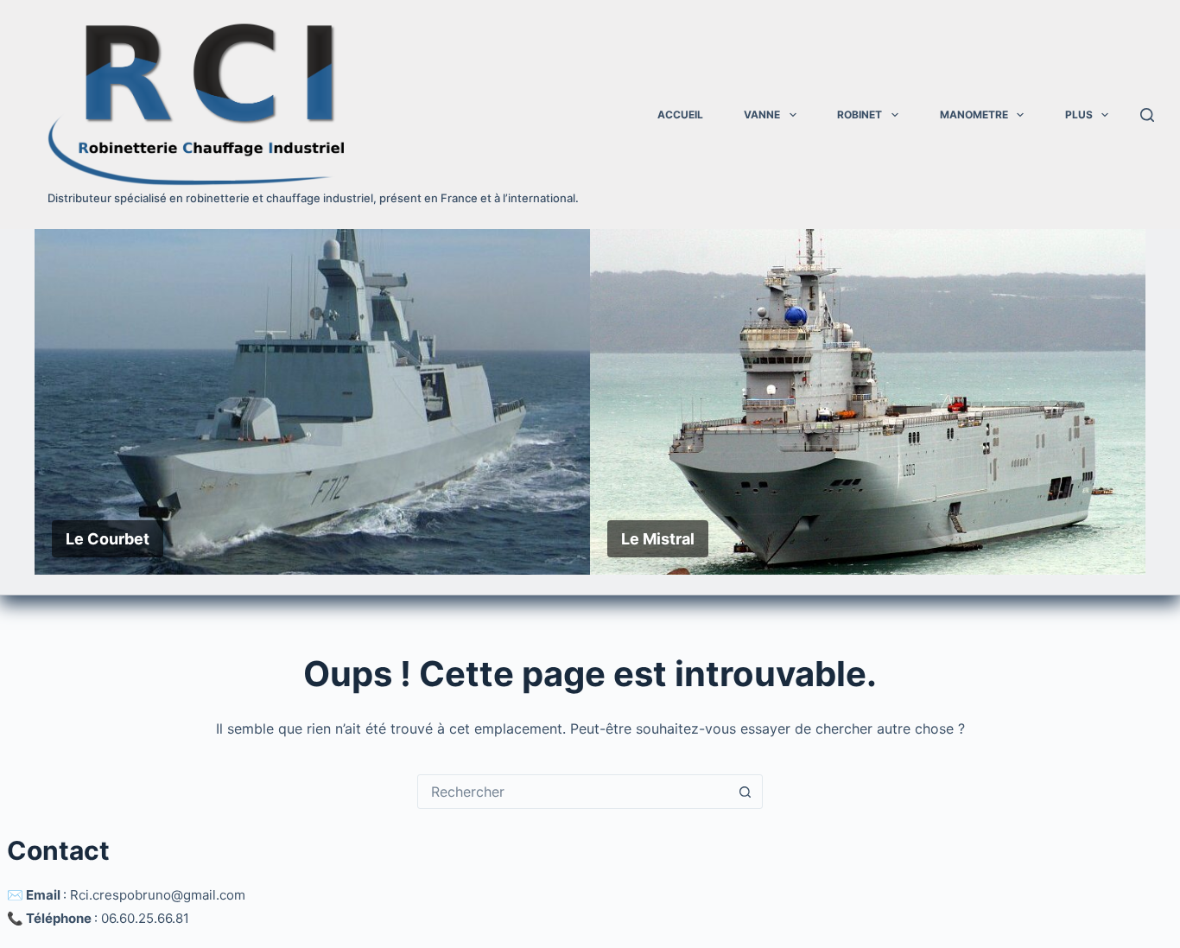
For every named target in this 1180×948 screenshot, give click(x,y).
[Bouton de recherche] (744, 791)
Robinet (859, 114)
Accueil (680, 114)
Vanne (762, 114)
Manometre (974, 114)
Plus (1079, 114)
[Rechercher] (1147, 115)
